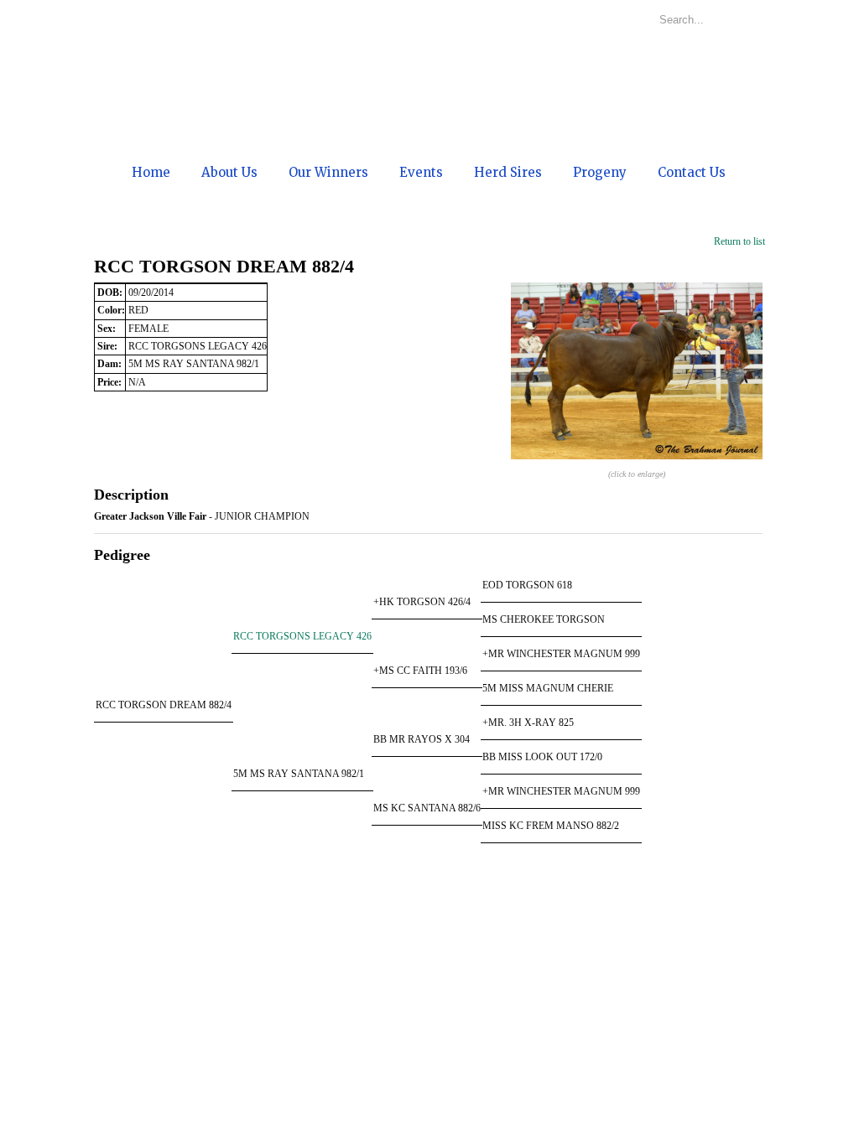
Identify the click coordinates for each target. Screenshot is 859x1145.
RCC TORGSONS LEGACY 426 (302, 636)
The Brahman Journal (323, 1128)
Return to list (739, 241)
